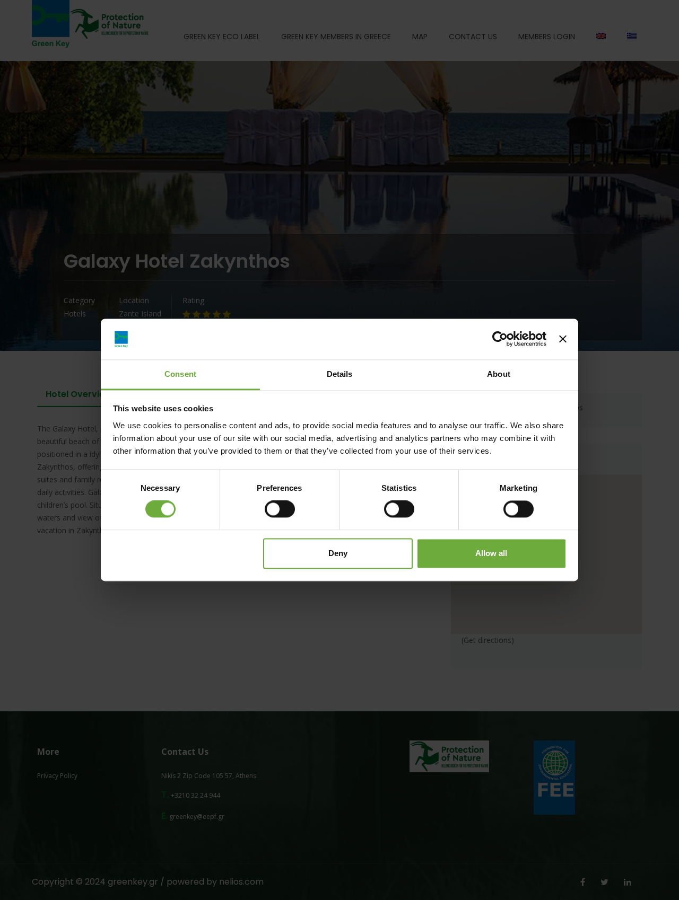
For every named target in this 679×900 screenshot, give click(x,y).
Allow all (491, 553)
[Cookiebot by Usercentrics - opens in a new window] (500, 339)
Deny (337, 553)
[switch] (280, 509)
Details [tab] (340, 373)
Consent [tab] (180, 373)
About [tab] (498, 373)
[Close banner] (563, 339)
